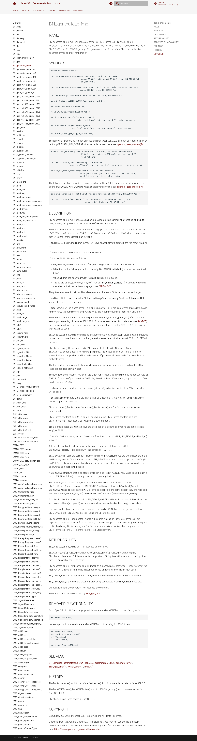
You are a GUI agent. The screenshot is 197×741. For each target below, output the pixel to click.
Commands (38, 10)
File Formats (64, 10)
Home (15, 10)
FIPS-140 (26, 10)
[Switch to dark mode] (111, 3)
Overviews (78, 10)
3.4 (56, 3)
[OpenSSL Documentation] (14, 3)
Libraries (51, 10)
